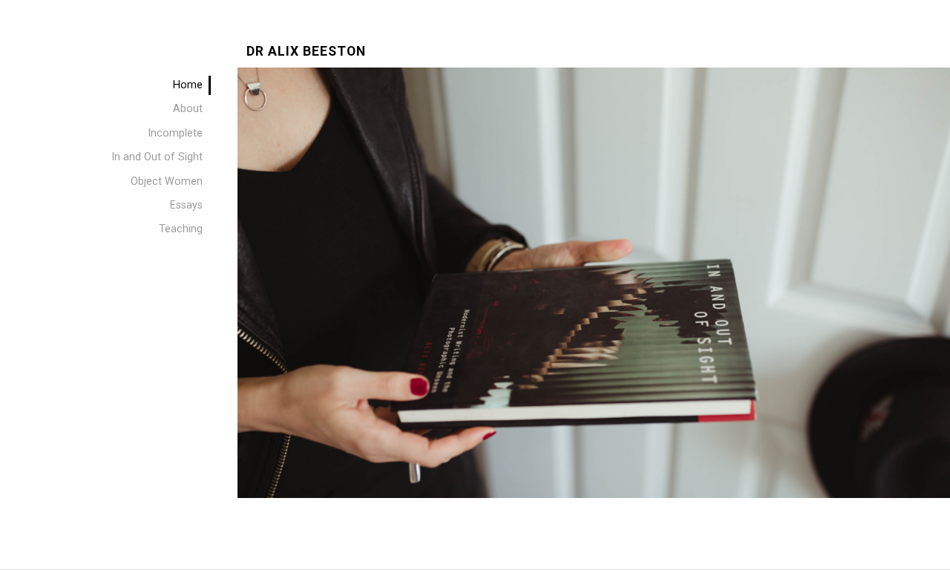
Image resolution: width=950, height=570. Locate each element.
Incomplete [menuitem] (175, 133)
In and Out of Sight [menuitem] (157, 157)
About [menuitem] (188, 108)
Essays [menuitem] (186, 205)
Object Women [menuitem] (167, 181)
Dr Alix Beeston (306, 52)
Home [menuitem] (188, 85)
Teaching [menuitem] (181, 229)
